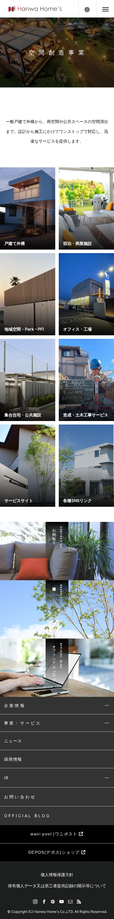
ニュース (13, 740)
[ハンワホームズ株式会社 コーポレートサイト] (35, 8)
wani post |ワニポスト (54, 834)
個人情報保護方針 (57, 874)
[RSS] (79, 901)
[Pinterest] (53, 901)
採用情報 (13, 759)
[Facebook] (44, 901)
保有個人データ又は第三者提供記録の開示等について (57, 885)
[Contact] (70, 901)
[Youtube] (61, 901)
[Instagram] (35, 901)
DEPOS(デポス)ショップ (54, 852)
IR (6, 777)
